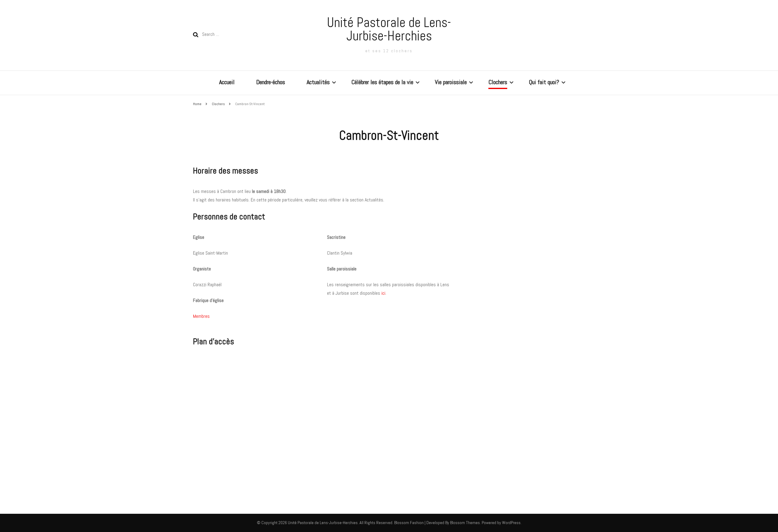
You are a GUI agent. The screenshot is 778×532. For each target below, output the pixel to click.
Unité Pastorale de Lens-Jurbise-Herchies (389, 29)
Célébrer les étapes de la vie (382, 82)
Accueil (227, 82)
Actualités (318, 82)
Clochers (497, 82)
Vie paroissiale (451, 82)
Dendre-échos (270, 82)
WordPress (511, 522)
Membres (201, 316)
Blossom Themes (464, 522)
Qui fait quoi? (544, 82)
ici (383, 293)
